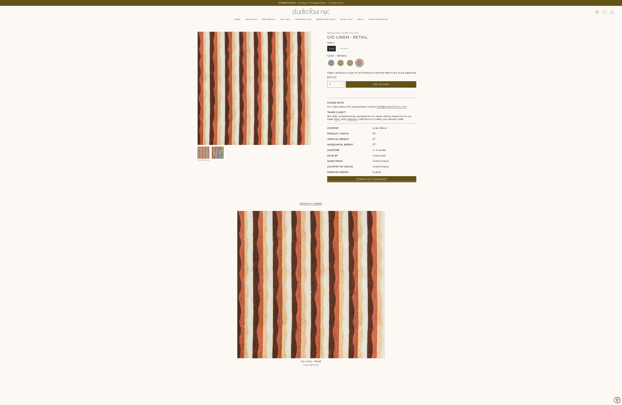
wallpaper (351, 119)
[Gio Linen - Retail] (311, 284)
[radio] (331, 49)
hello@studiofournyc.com (392, 106)
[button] (237, 19)
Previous (197, 88)
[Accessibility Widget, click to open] (617, 400)
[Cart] (612, 12)
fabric (337, 119)
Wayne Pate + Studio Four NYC (343, 33)
